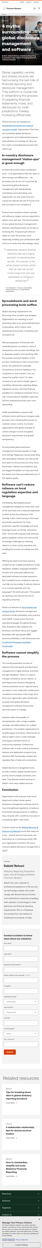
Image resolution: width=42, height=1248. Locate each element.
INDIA (4, 14)
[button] (21, 1193)
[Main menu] (34, 8)
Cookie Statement (8, 1240)
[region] (21, 1232)
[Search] (39, 8)
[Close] (39, 1219)
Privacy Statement (21, 1240)
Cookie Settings (21, 1245)
